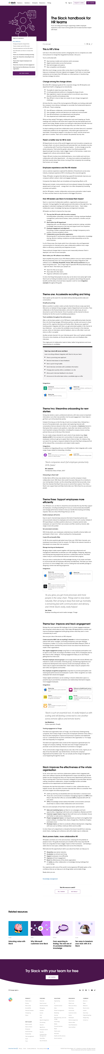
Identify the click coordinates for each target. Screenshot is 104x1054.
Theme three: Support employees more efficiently (22, 61)
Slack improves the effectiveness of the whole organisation (24, 67)
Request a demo (79, 2)
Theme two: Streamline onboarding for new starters (23, 57)
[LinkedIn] (89, 44)
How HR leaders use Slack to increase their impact (23, 51)
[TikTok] (95, 990)
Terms (24, 1048)
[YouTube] (92, 990)
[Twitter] (85, 44)
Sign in (70, 3)
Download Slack (12, 1048)
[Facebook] (87, 44)
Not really (74, 891)
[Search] (66, 3)
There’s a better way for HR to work (21, 46)
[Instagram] (83, 990)
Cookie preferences (31, 1048)
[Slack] (12, 2)
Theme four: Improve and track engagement (23, 64)
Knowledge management (50, 879)
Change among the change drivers (21, 43)
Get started (90, 2)
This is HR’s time (16, 41)
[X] (89, 990)
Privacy (20, 1048)
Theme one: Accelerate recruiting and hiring (23, 54)
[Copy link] (91, 44)
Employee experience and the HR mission (23, 48)
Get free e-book (24, 73)
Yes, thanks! (61, 891)
